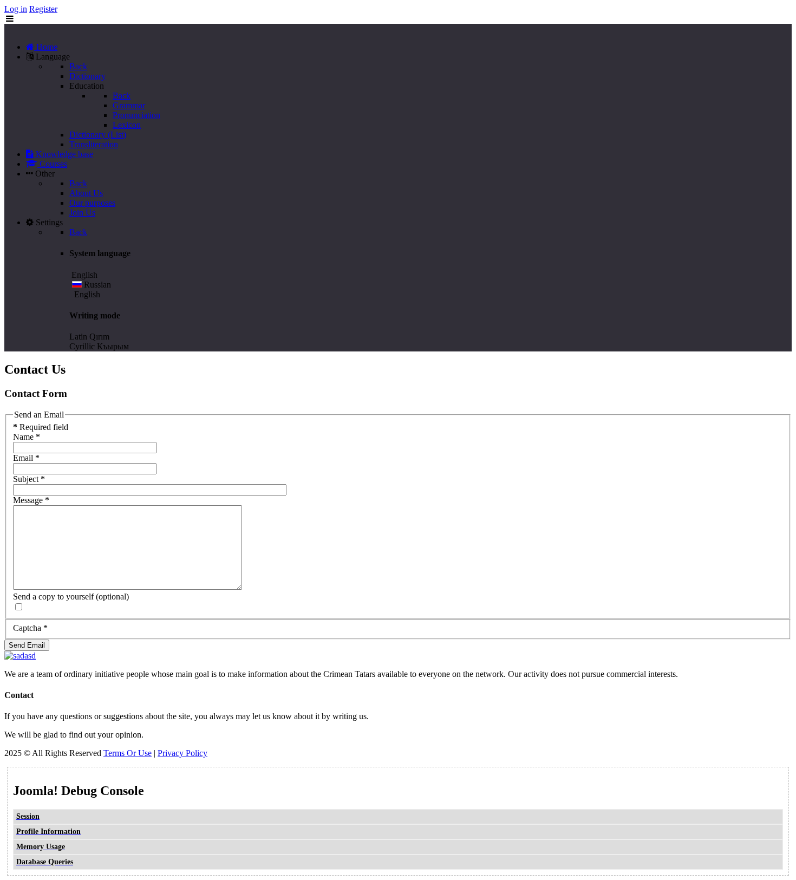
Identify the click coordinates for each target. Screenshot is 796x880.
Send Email (27, 645)
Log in (15, 9)
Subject (29, 479)
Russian (96, 284)
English (86, 294)
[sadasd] (20, 655)
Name (26, 436)
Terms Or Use (127, 753)
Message (31, 500)
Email (26, 457)
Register (43, 9)
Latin (78, 336)
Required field (40, 427)
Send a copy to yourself (53, 596)
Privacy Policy (182, 753)
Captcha (30, 628)
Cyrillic (82, 346)
